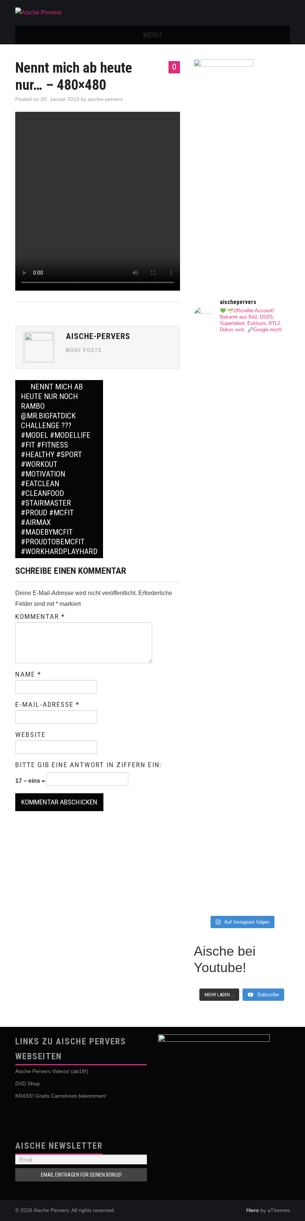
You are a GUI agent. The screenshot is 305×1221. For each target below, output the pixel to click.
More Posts (84, 350)
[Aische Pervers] (38, 12)
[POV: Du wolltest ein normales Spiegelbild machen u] (267, 813)
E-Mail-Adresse (47, 704)
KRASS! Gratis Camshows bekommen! (60, 1096)
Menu (152, 35)
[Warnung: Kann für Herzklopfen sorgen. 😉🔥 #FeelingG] (267, 375)
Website (30, 734)
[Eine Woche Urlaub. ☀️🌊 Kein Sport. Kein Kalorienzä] (217, 448)
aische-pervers (105, 99)
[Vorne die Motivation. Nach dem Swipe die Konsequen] (217, 611)
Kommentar (40, 616)
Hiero (252, 1210)
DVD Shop (27, 1083)
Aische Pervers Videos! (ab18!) (51, 1071)
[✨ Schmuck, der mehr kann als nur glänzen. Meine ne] (217, 832)
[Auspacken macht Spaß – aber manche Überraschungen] (267, 654)
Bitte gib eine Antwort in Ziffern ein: (88, 765)
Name (28, 674)
